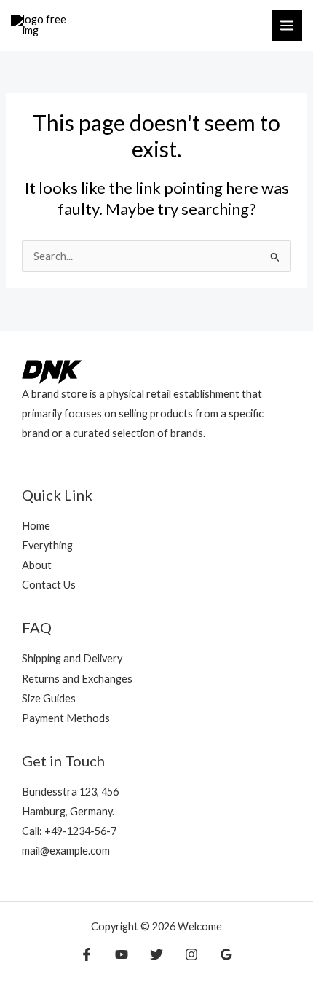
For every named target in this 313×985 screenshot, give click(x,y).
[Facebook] (86, 954)
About (37, 565)
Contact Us (49, 584)
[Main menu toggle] (287, 25)
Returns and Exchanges (77, 678)
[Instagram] (191, 954)
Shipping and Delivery (72, 658)
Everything (47, 545)
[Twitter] (156, 954)
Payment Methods (66, 718)
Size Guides (49, 698)
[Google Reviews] (226, 954)
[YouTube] (121, 954)
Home (36, 525)
